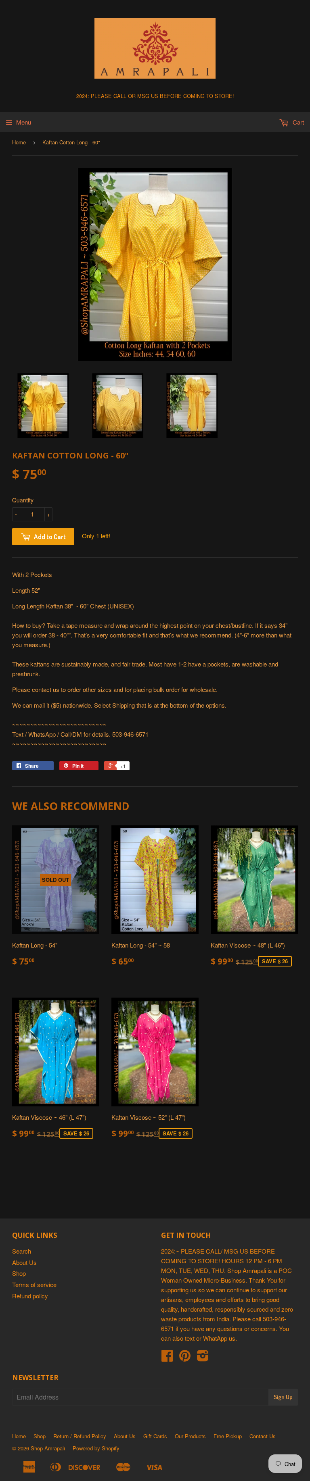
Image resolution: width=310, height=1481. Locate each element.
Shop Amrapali (48, 1448)
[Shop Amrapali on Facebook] (167, 1358)
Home (19, 142)
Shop (19, 1273)
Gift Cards (155, 1436)
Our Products (190, 1436)
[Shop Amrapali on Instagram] (203, 1358)
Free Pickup (228, 1436)
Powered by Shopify (96, 1448)
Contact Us (262, 1436)
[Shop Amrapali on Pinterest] (185, 1358)
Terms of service (34, 1284)
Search (21, 1251)
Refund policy (30, 1295)
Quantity (23, 500)
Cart (297, 122)
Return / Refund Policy (79, 1436)
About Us (24, 1262)
